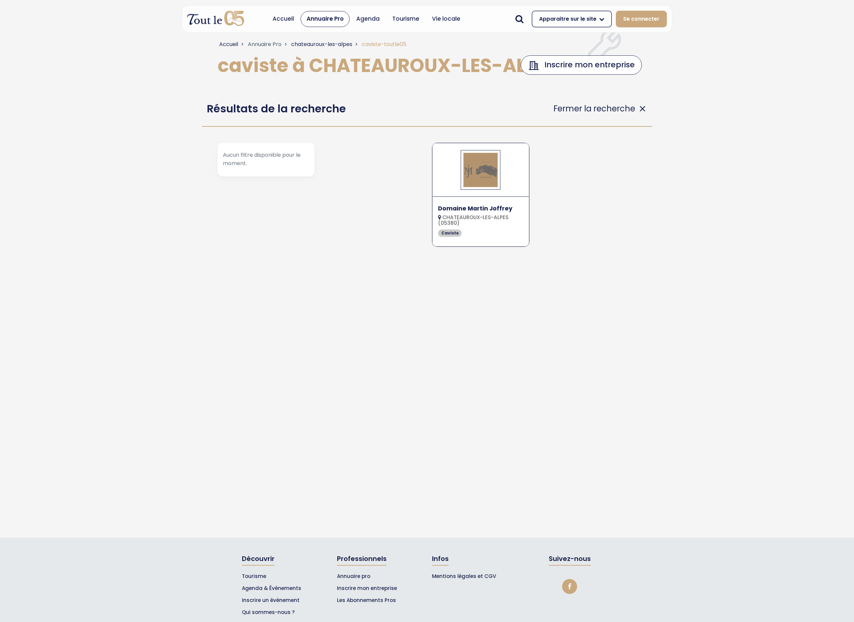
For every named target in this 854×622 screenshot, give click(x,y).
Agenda (368, 19)
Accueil (283, 19)
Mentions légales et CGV (464, 576)
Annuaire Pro (325, 19)
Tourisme (405, 19)
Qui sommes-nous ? (268, 612)
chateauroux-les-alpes (321, 44)
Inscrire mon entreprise (367, 588)
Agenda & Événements (271, 588)
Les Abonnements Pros (366, 600)
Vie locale (446, 19)
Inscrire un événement (271, 600)
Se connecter (641, 19)
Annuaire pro (353, 576)
